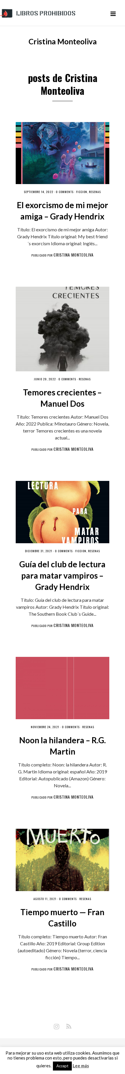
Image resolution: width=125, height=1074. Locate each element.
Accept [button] (62, 1066)
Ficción (81, 192)
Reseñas (95, 192)
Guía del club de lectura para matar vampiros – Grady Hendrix (62, 575)
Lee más (81, 1066)
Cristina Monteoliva (73, 255)
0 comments (65, 192)
